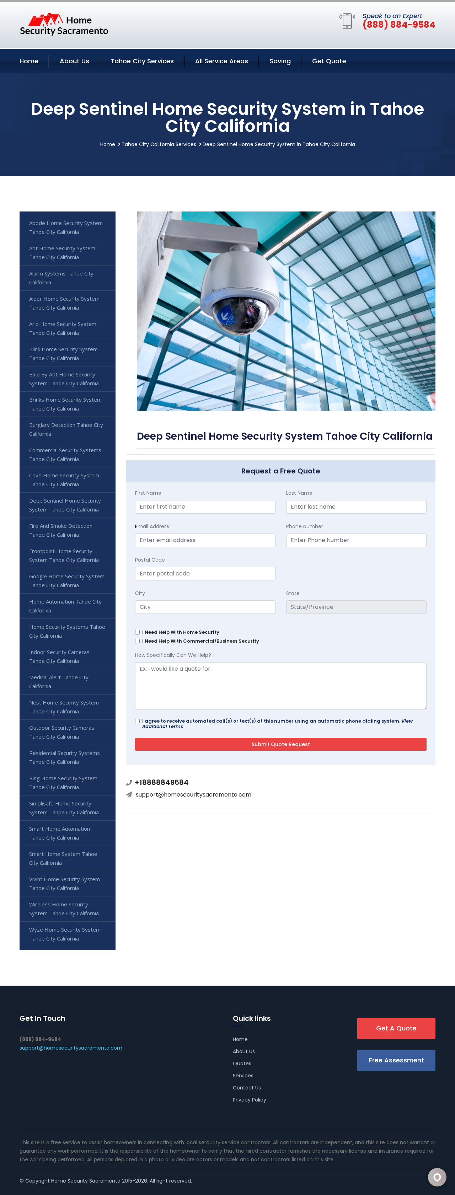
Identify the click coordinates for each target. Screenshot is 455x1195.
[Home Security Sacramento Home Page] (64, 23)
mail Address (152, 526)
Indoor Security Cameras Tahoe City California (59, 656)
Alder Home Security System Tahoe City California (64, 303)
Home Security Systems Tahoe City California (67, 631)
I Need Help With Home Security (180, 632)
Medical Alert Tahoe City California (59, 682)
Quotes (242, 1063)
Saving (280, 61)
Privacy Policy (249, 1099)
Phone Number (304, 526)
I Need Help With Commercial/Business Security (200, 641)
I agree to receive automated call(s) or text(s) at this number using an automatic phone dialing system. (277, 723)
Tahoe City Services (142, 61)
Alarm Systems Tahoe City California (61, 278)
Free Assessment (396, 1060)
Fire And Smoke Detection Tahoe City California (60, 530)
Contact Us (247, 1087)
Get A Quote (396, 1028)
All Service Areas (221, 61)
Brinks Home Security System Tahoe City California (65, 404)
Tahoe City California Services (159, 144)
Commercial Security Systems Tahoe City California (65, 454)
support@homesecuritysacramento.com (193, 795)
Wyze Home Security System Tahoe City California (65, 934)
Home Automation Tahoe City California (65, 606)
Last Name (299, 493)
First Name (148, 493)
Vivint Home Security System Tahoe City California (64, 883)
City (140, 593)
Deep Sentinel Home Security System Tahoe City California (65, 505)
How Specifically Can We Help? (173, 655)
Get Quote (329, 61)
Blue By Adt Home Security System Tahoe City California (64, 379)
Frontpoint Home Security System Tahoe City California (64, 555)
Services (243, 1075)
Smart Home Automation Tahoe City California (59, 833)
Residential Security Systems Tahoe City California (64, 757)
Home (29, 61)
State (293, 593)
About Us (74, 61)
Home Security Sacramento (86, 1180)
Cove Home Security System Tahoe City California (64, 480)
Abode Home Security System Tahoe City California (66, 227)
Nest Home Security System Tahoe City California (64, 707)
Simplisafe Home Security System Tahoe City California (64, 808)
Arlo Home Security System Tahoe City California (62, 328)
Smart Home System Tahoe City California (63, 858)
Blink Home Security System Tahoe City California (63, 353)
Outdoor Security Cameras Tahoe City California (61, 732)
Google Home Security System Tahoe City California (67, 581)
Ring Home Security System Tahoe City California (63, 783)
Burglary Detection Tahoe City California (66, 429)
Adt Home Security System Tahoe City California (62, 253)
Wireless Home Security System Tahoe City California (64, 909)
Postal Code (150, 559)
